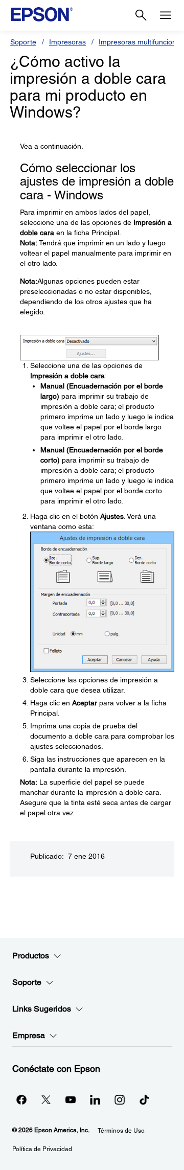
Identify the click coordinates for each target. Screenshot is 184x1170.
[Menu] (165, 15)
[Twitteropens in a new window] (46, 1099)
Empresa (28, 1035)
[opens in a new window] (144, 1099)
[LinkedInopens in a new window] (95, 1099)
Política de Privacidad (42, 1149)
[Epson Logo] (42, 14)
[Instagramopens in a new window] (119, 1099)
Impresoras (67, 42)
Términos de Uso (121, 1130)
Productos (30, 955)
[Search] (141, 15)
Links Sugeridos (41, 1009)
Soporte (23, 42)
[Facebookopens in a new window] (21, 1099)
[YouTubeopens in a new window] (70, 1099)
